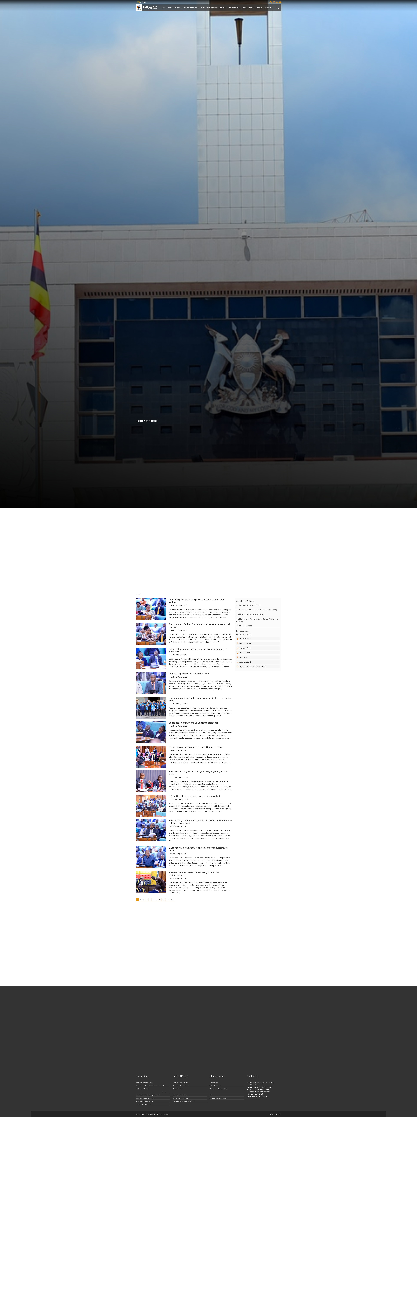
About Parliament (174, 8)
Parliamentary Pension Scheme (144, 1101)
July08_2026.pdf (245, 643)
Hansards (259, 8)
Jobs (211, 1092)
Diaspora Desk (214, 1082)
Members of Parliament (209, 8)
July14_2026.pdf (245, 652)
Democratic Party (178, 1089)
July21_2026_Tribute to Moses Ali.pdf (252, 667)
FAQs (211, 1095)
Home (164, 8)
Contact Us (267, 8)
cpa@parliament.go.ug (259, 1096)
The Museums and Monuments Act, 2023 (250, 614)
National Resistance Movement (181, 1092)
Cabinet (221, 8)
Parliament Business (191, 8)
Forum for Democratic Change (181, 1082)
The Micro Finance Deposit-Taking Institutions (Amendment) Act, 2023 (257, 620)
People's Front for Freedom (180, 1086)
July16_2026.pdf (245, 662)
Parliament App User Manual (218, 1098)
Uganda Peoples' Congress (180, 1098)
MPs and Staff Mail (215, 1086)
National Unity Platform (179, 1095)
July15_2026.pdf (245, 657)
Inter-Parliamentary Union (143, 1104)
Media (250, 8)
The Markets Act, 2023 (244, 626)
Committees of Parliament (237, 8)
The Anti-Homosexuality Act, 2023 (248, 605)
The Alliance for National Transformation (184, 1101)
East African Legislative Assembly (145, 1098)
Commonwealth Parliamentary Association (148, 1095)
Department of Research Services (219, 1089)
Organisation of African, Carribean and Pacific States (150, 1086)
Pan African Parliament (142, 1089)
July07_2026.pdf (245, 638)
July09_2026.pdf (245, 648)
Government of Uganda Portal (144, 1082)
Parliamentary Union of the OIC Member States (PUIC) (151, 1092)
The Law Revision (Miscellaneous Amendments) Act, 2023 (256, 610)
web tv (143, 2)
